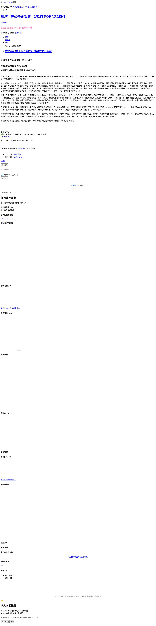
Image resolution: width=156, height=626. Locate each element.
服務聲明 (98, 596)
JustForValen (5, 136)
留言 (22, 148)
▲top (3, 161)
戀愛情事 (17, 154)
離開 (12, 622)
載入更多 (4, 165)
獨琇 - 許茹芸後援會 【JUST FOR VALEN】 (34, 16)
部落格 (7, 40)
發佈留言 (4, 178)
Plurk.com (19, 349)
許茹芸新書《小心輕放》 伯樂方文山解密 (28, 51)
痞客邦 (18, 148)
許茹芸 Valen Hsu (5, 218)
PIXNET (62, 596)
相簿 (6, 37)
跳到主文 (4, 22)
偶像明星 (18, 33)
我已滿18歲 (5, 622)
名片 (6, 42)
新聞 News (18, 157)
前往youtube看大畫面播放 (10, 308)
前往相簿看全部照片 (8, 480)
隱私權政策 (89, 596)
